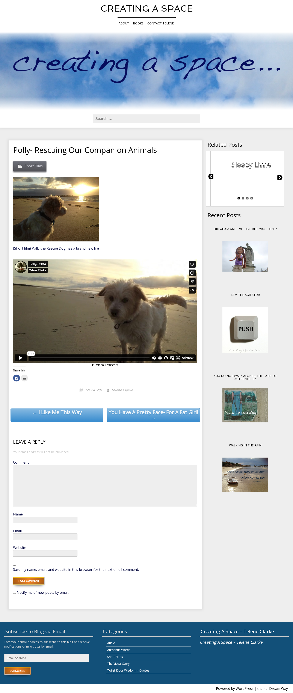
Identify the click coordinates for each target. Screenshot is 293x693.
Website (19, 547)
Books (138, 23)
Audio (111, 643)
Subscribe (17, 670)
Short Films (34, 166)
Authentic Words (118, 650)
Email (17, 531)
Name (18, 514)
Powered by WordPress (235, 688)
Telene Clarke (122, 390)
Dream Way (278, 688)
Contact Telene (160, 23)
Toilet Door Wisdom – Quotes (128, 670)
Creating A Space (146, 8)
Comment (21, 462)
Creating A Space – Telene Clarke (237, 631)
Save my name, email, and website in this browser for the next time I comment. (76, 569)
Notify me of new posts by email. (43, 592)
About (124, 23)
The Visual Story (118, 663)
